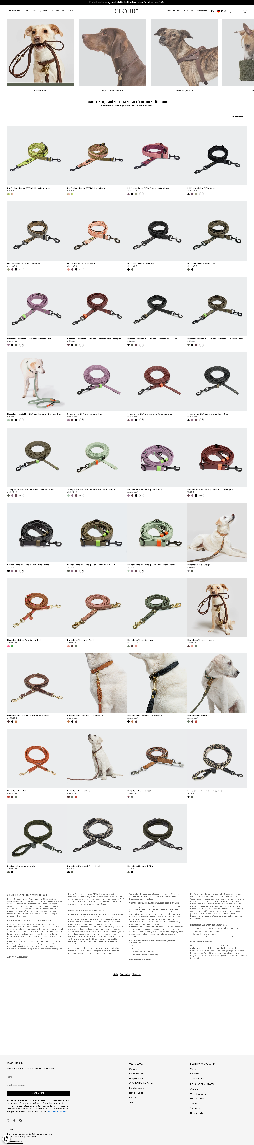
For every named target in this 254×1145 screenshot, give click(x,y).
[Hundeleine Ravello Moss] (217, 683)
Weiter (250, 53)
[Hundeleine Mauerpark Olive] (157, 833)
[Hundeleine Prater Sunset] (157, 758)
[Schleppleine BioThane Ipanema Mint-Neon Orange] (97, 457)
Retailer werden (137, 1088)
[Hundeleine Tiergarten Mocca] (217, 607)
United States (197, 1099)
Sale (115, 974)
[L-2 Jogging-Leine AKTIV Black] (157, 231)
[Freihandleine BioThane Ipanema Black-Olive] (37, 532)
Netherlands (196, 1113)
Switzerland (196, 1108)
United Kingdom (198, 1094)
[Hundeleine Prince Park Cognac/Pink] (37, 607)
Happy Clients (136, 1079)
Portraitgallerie (137, 1074)
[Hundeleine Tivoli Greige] (217, 532)
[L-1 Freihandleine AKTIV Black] (217, 155)
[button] (13, 11)
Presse (132, 1098)
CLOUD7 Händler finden (141, 1083)
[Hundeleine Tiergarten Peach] (97, 607)
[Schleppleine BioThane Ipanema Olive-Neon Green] (37, 457)
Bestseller (125, 974)
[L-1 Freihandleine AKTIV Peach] (97, 231)
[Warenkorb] (245, 11)
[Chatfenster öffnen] (6, 1139)
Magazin (136, 974)
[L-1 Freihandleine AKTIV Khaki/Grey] (37, 231)
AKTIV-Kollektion (100, 894)
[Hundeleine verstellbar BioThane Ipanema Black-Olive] (157, 306)
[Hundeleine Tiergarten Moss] (157, 607)
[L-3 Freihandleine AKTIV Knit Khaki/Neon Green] (37, 155)
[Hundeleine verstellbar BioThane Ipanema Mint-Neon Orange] (37, 381)
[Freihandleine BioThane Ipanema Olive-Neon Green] (97, 532)
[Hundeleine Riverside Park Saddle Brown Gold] (37, 683)
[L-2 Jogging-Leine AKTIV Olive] (217, 231)
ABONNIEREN (38, 1093)
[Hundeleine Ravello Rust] (37, 758)
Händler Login (136, 1093)
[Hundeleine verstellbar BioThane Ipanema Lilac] (37, 306)
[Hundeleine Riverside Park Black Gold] (157, 683)
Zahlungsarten (197, 1079)
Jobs (131, 1103)
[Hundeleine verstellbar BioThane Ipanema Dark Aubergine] (97, 306)
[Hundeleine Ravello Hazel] (97, 758)
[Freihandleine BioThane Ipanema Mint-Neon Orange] (157, 532)
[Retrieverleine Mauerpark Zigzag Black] (217, 758)
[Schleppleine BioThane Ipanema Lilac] (97, 381)
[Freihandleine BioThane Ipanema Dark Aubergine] (217, 457)
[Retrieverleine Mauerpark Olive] (37, 833)
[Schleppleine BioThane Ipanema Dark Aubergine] (157, 381)
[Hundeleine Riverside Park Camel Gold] (97, 683)
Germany (195, 1089)
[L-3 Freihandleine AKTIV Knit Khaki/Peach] (97, 155)
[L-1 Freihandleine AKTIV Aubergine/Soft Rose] (157, 155)
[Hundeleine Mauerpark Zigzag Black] (97, 833)
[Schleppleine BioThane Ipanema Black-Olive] (217, 381)
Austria (193, 1104)
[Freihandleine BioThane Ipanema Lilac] (157, 457)
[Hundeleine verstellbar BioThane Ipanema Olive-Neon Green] (217, 306)
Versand (194, 1069)
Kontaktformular (15, 1142)
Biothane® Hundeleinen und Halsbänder (147, 927)
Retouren (194, 1074)
